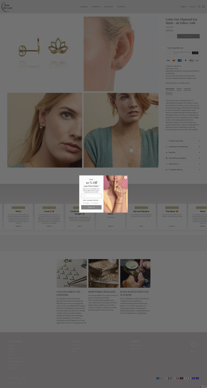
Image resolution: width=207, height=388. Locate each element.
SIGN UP (91, 207)
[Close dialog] (125, 177)
